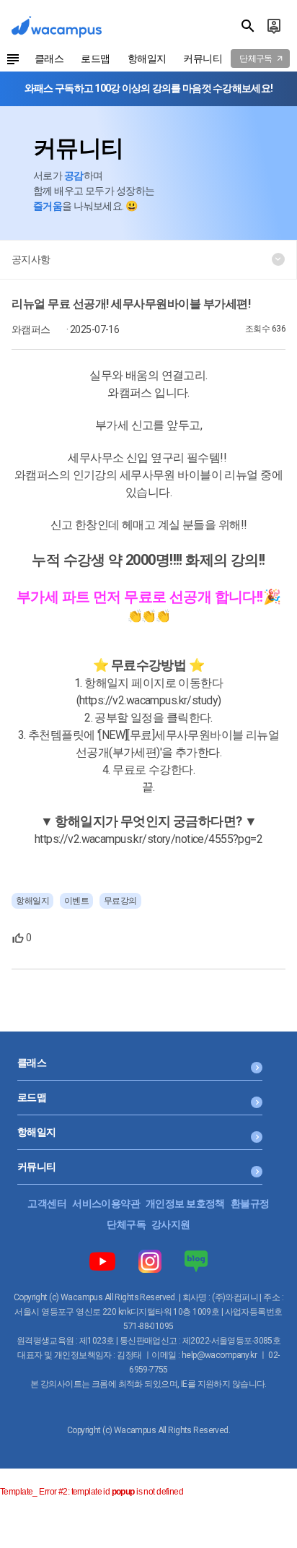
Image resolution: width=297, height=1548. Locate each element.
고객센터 (46, 1203)
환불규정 (250, 1203)
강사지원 (170, 1224)
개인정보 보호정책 (185, 1203)
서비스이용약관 (106, 1203)
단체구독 (126, 1224)
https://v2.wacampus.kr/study (148, 700)
